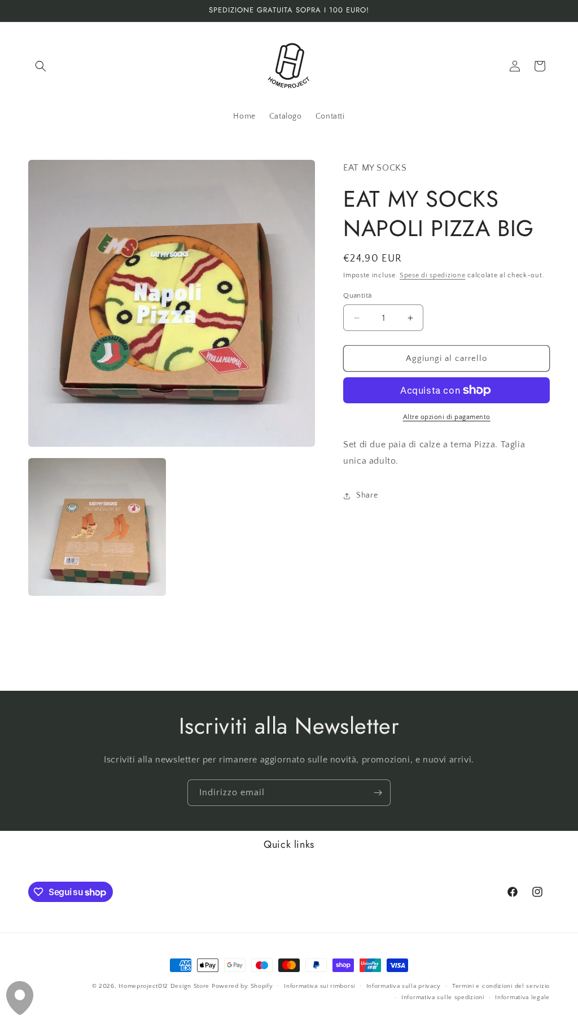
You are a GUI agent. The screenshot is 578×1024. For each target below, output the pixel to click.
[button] (40, 66)
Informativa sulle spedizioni (442, 997)
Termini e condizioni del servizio (501, 986)
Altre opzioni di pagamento (447, 417)
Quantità (357, 295)
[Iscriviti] (377, 792)
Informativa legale (522, 997)
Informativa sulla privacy (403, 986)
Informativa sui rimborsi (319, 986)
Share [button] (367, 495)
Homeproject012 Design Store (164, 986)
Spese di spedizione (432, 275)
